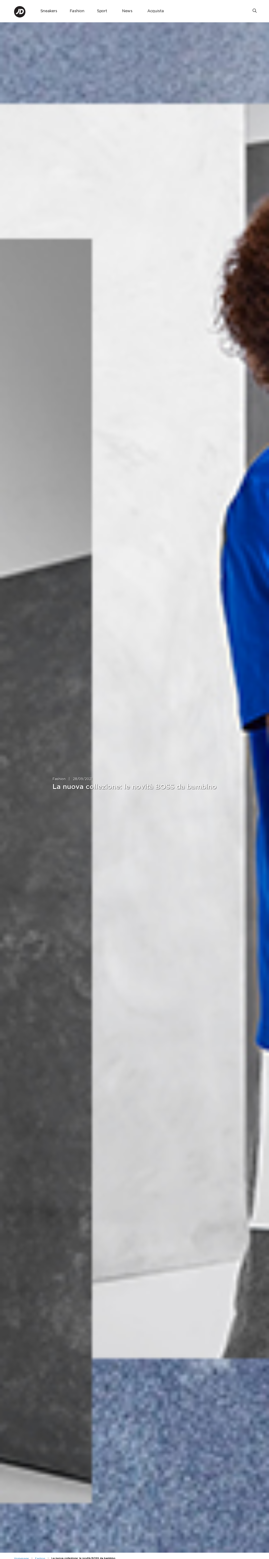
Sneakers (48, 11)
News (127, 11)
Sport (102, 11)
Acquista (155, 11)
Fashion (77, 11)
